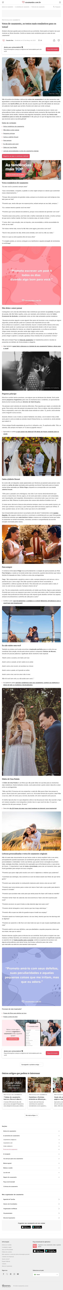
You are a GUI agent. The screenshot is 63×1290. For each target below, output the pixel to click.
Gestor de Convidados (10, 1204)
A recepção (6, 1154)
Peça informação (52, 49)
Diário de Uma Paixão (10, 147)
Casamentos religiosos (9, 1139)
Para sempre (7, 140)
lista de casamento (26, 340)
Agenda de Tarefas (9, 1199)
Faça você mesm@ (9, 1182)
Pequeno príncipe (9, 133)
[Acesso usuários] (60, 2)
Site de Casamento (9, 1218)
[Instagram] (14, 1274)
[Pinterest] (10, 1274)
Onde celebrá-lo (7, 1146)
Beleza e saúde (7, 1168)
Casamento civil (7, 1143)
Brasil (38, 1274)
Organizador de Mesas (10, 1208)
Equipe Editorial (6, 1261)
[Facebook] (3, 1274)
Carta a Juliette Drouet (10, 137)
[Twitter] (7, 1274)
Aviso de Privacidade (7, 1249)
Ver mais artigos (31, 1115)
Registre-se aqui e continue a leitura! (15, 156)
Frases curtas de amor (10, 1017)
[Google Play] (50, 1252)
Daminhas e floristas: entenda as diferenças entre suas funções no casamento (37, 1098)
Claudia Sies (9, 40)
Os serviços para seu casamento (13, 1158)
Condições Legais (6, 1247)
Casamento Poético (52, 773)
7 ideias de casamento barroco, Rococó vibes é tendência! (12, 1098)
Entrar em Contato (6, 1245)
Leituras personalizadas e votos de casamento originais (21, 151)
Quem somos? (5, 1259)
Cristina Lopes (54, 93)
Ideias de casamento (7, 7)
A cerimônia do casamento (22, 7)
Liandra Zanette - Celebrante (48, 639)
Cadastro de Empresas (8, 1256)
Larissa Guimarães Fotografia (48, 388)
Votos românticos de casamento (13, 126)
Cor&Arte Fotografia (51, 848)
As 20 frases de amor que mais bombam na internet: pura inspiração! (33, 808)
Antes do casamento (9, 1131)
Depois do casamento (10, 1177)
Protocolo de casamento (38, 7)
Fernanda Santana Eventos (49, 473)
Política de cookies (7, 1252)
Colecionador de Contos (50, 561)
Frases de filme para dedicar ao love (14, 1013)
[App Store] (38, 1252)
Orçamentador (7, 1213)
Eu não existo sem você (10, 144)
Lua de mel (6, 1172)
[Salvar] (58, 40)
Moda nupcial (7, 1163)
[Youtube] (17, 1274)
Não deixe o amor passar (11, 130)
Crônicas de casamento (10, 1186)
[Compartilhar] (54, 40)
